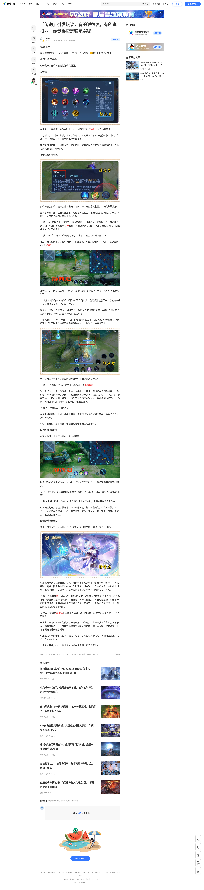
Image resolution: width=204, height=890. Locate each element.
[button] (157, 33)
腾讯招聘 (90, 872)
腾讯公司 (77, 882)
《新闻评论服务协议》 (72, 801)
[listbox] (80, 727)
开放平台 (76, 872)
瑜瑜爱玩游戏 (45, 698)
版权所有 (83, 882)
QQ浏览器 (105, 872)
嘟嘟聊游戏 (44, 717)
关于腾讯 (43, 872)
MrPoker (43, 679)
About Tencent (52, 872)
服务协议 (61, 872)
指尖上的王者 (45, 736)
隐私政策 (69, 872)
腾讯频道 (113, 872)
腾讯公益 (97, 872)
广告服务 (83, 872)
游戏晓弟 (43, 793)
